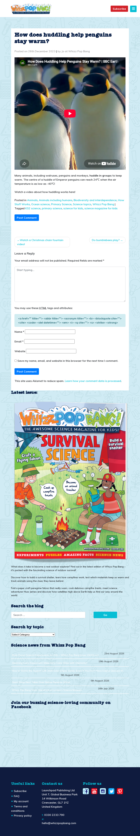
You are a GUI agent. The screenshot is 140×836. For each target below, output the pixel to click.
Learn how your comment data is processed (93, 381)
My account (21, 801)
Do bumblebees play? (106, 240)
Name (19, 331)
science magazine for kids (100, 208)
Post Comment (27, 217)
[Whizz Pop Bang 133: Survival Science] (70, 481)
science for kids (73, 208)
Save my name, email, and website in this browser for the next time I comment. (67, 360)
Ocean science (40, 204)
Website (20, 351)
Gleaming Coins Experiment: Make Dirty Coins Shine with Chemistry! (49, 662)
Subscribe (119, 8)
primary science (52, 208)
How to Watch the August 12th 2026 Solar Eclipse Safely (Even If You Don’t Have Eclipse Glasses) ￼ (67, 670)
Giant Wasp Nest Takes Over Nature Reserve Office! (41, 682)
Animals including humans (55, 200)
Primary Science (61, 204)
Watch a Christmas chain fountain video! (40, 242)
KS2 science (32, 208)
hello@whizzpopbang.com (59, 823)
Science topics (82, 204)
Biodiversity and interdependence (95, 200)
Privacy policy (23, 815)
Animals (32, 200)
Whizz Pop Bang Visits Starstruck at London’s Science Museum (47, 690)
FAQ (16, 796)
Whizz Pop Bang (103, 204)
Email (19, 341)
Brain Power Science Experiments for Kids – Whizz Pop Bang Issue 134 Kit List (55, 655)
